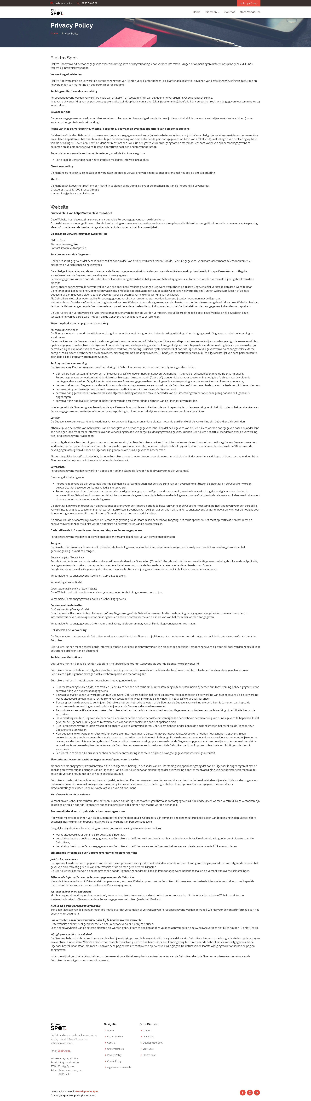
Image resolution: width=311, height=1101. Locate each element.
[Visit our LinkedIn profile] (257, 1092)
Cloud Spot (148, 1036)
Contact (229, 12)
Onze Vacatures (250, 12)
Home (197, 12)
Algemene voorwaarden (119, 1067)
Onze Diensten (115, 1036)
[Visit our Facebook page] (243, 1092)
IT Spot (146, 1030)
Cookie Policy (114, 1061)
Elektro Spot (149, 1055)
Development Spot (153, 1043)
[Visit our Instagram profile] (250, 1092)
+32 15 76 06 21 (70, 1058)
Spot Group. (64, 1051)
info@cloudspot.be (68, 1062)
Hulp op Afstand (248, 3)
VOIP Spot (148, 1049)
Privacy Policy (114, 1055)
